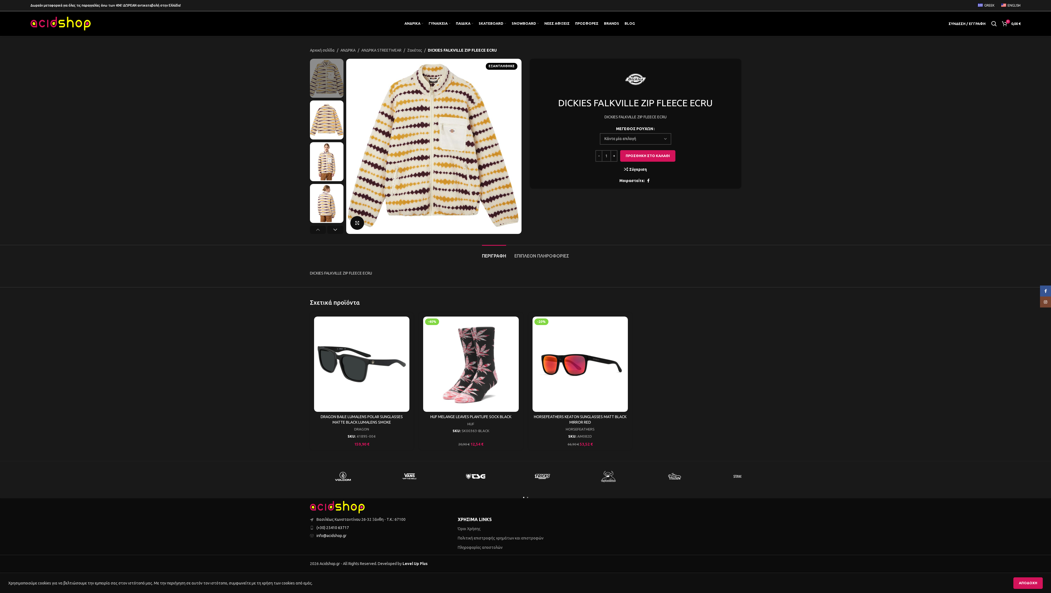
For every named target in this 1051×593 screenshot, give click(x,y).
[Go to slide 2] (527, 497)
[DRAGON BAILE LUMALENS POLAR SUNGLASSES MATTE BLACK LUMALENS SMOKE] (362, 364)
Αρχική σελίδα (322, 50)
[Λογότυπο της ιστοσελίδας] (60, 23)
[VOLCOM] (343, 476)
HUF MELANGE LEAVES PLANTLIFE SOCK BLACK (470, 417)
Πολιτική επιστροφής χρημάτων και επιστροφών (500, 538)
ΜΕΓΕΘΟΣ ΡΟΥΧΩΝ (634, 129)
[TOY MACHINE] (608, 476)
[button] (318, 230)
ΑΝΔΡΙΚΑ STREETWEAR (381, 50)
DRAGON (361, 429)
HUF (470, 424)
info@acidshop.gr (331, 535)
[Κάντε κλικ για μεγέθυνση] (357, 223)
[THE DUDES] (675, 476)
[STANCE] (741, 476)
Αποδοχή (1028, 583)
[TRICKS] (542, 476)
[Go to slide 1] (523, 497)
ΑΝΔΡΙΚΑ (348, 50)
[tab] (494, 253)
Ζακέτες (414, 50)
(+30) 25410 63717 (333, 527)
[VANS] (409, 476)
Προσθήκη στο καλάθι (648, 156)
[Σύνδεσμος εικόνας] (337, 507)
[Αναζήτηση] (993, 23)
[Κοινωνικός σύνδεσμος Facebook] (648, 180)
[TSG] (476, 476)
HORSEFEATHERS (580, 429)
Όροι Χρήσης (469, 529)
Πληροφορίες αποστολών (480, 547)
